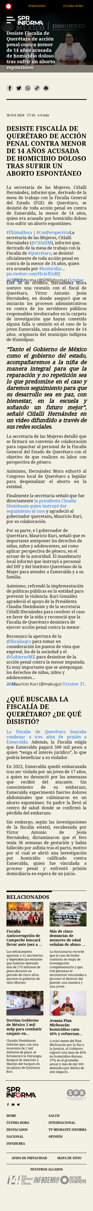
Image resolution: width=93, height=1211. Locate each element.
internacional (62, 1122)
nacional (15, 1136)
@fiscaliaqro (18, 641)
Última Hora (48, 6)
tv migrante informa (68, 1129)
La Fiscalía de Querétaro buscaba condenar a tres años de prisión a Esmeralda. (46, 737)
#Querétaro (39, 253)
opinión (56, 1136)
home (11, 1115)
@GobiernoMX (20, 657)
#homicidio (50, 268)
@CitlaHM (41, 243)
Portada (83, 6)
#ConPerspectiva (52, 232)
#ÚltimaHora (19, 232)
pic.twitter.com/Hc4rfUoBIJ (33, 274)
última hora (17, 1122)
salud (54, 1115)
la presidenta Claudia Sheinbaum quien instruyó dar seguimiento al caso (41, 506)
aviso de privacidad (29, 1158)
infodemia (15, 1143)
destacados (17, 1129)
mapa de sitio (69, 1158)
